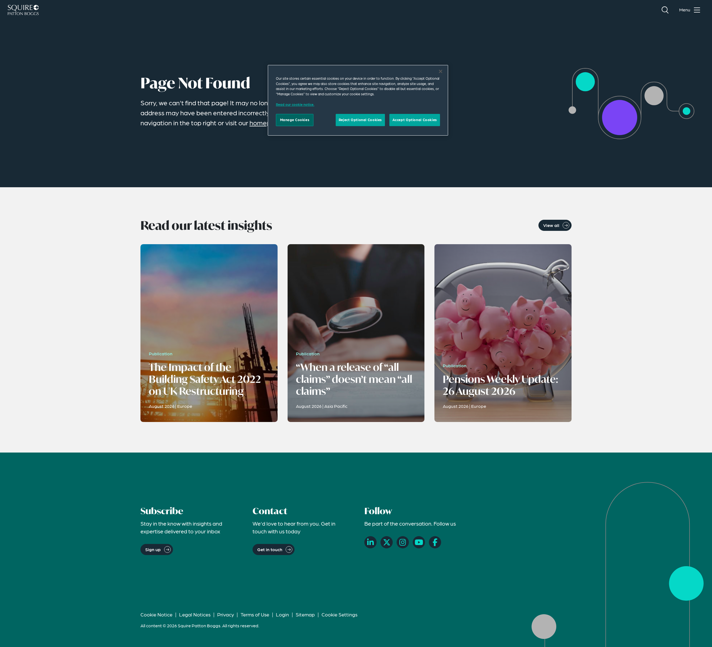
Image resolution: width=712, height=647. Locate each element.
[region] (358, 100)
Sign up (153, 549)
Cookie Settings (339, 614)
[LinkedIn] (370, 542)
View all (551, 225)
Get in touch (269, 549)
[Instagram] (403, 542)
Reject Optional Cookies (360, 120)
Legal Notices (195, 614)
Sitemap (305, 614)
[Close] (440, 71)
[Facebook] (435, 542)
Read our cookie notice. (295, 104)
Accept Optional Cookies (414, 120)
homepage (265, 122)
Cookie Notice (156, 614)
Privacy (225, 614)
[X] (386, 542)
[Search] (665, 10)
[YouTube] (419, 542)
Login (282, 614)
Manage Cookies (295, 120)
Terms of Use (255, 614)
